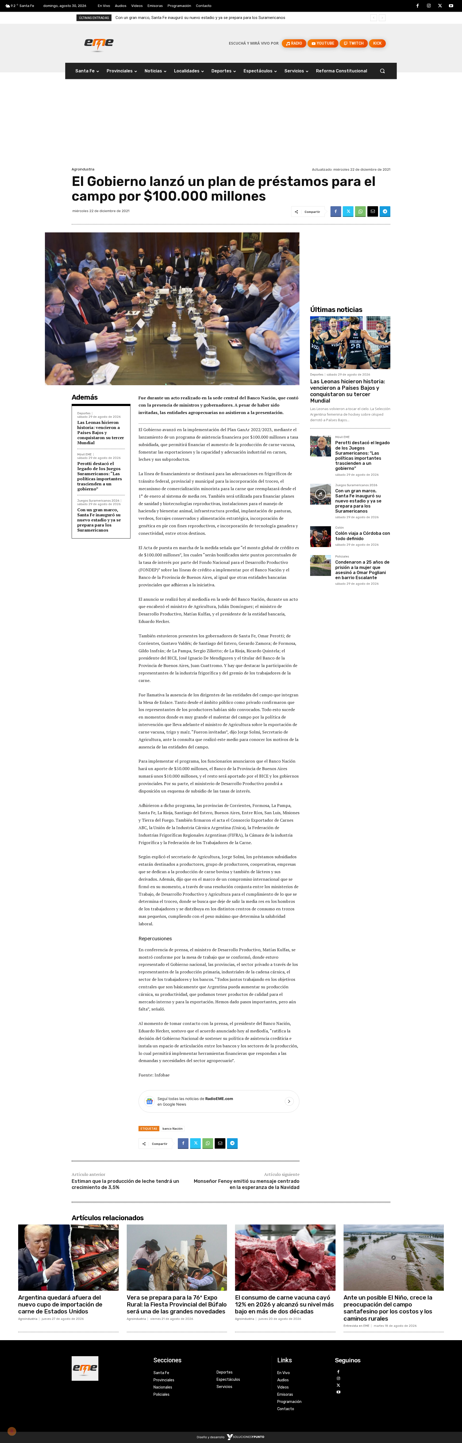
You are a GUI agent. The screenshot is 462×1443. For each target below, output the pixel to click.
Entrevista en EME (356, 1325)
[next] (382, 17)
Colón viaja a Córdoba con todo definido (151, 17)
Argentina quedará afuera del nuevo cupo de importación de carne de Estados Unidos (60, 1304)
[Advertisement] (231, 125)
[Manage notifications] (11, 1431)
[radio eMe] (108, 1368)
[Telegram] (385, 211)
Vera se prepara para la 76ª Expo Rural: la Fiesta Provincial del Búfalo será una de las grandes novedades (177, 1304)
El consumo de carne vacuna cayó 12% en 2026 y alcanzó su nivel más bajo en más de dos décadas (284, 1304)
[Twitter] (440, 6)
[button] (382, 71)
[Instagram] (428, 6)
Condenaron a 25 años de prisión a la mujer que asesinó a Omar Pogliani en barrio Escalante (362, 570)
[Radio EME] (99, 43)
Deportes (83, 413)
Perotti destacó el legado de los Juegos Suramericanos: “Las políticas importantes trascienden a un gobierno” (99, 476)
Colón (339, 527)
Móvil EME (84, 454)
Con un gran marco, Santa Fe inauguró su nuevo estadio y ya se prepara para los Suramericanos (99, 520)
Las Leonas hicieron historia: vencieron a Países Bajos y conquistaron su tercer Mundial (100, 432)
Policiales (342, 556)
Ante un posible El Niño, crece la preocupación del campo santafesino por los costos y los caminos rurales (388, 1308)
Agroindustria (83, 169)
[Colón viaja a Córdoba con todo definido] (320, 536)
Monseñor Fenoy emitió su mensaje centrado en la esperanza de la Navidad (246, 1184)
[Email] (372, 211)
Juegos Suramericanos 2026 (98, 500)
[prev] (373, 17)
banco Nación (173, 1128)
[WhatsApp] (360, 211)
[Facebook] (418, 6)
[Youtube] (451, 6)
